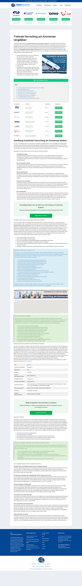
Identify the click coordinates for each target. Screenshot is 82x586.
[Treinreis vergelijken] (20, 5)
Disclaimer (42, 566)
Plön (43, 536)
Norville (43, 534)
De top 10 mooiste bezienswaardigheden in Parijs (32, 545)
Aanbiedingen (68, 5)
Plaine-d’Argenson (45, 538)
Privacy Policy (47, 566)
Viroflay (43, 548)
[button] (41, 80)
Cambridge (34, 257)
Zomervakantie (29, 361)
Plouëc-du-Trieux (45, 540)
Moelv (43, 542)
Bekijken (59, 108)
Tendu (43, 544)
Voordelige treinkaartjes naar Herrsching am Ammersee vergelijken (31, 88)
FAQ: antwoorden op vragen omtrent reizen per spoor (28, 98)
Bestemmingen (47, 5)
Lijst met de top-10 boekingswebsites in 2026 (27, 92)
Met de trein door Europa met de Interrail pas (27, 95)
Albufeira (29, 257)
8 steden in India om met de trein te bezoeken (32, 548)
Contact (33, 566)
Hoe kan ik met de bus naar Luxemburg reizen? (31, 536)
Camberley (25, 257)
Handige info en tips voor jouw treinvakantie (26, 94)
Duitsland (29, 365)
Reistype (55, 5)
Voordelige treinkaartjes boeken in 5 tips (26, 97)
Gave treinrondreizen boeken (23, 89)
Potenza (43, 546)
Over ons (37, 566)
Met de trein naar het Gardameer (32, 539)
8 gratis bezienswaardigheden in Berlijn (32, 542)
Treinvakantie (39, 5)
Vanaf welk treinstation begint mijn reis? (26, 91)
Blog (61, 5)
